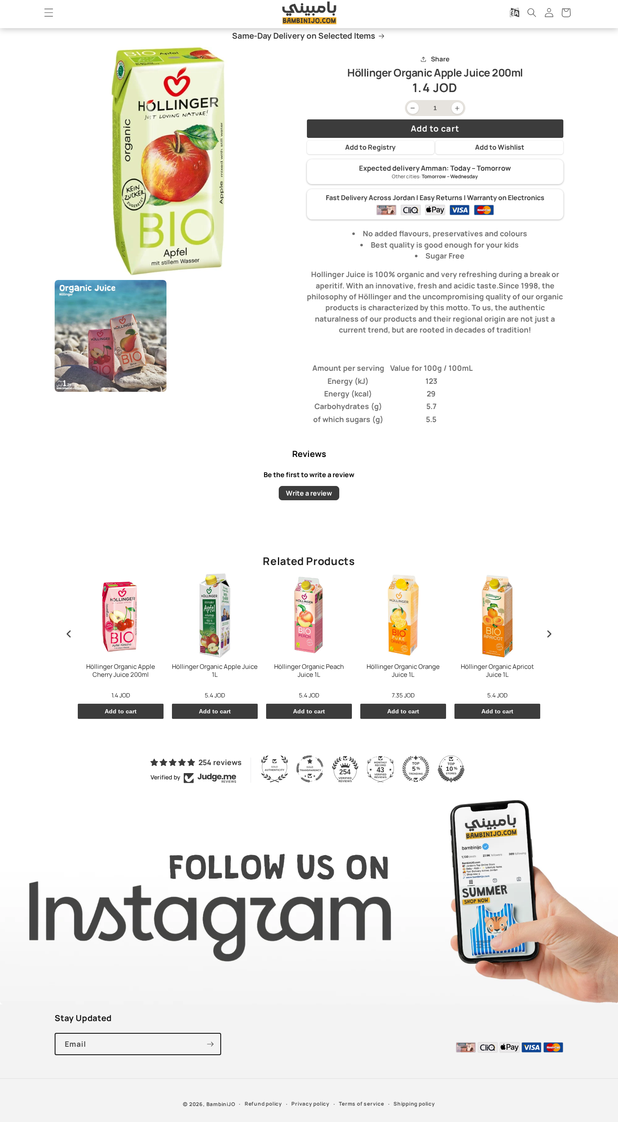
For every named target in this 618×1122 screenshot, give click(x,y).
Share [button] (440, 59)
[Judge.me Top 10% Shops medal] (451, 768)
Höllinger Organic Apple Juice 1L (215, 671)
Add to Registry (370, 147)
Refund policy (263, 1103)
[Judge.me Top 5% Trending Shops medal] (415, 768)
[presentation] (69, 633)
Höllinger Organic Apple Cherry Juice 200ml (120, 671)
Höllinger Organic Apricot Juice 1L (497, 671)
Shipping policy (414, 1103)
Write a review (309, 493)
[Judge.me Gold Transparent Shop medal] (309, 768)
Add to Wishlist (499, 147)
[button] (49, 13)
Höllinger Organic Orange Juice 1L (403, 671)
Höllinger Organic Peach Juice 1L (309, 671)
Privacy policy (310, 1103)
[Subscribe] (210, 1044)
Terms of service (361, 1103)
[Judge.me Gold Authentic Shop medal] (274, 768)
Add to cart (121, 711)
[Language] (514, 13)
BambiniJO (220, 1104)
